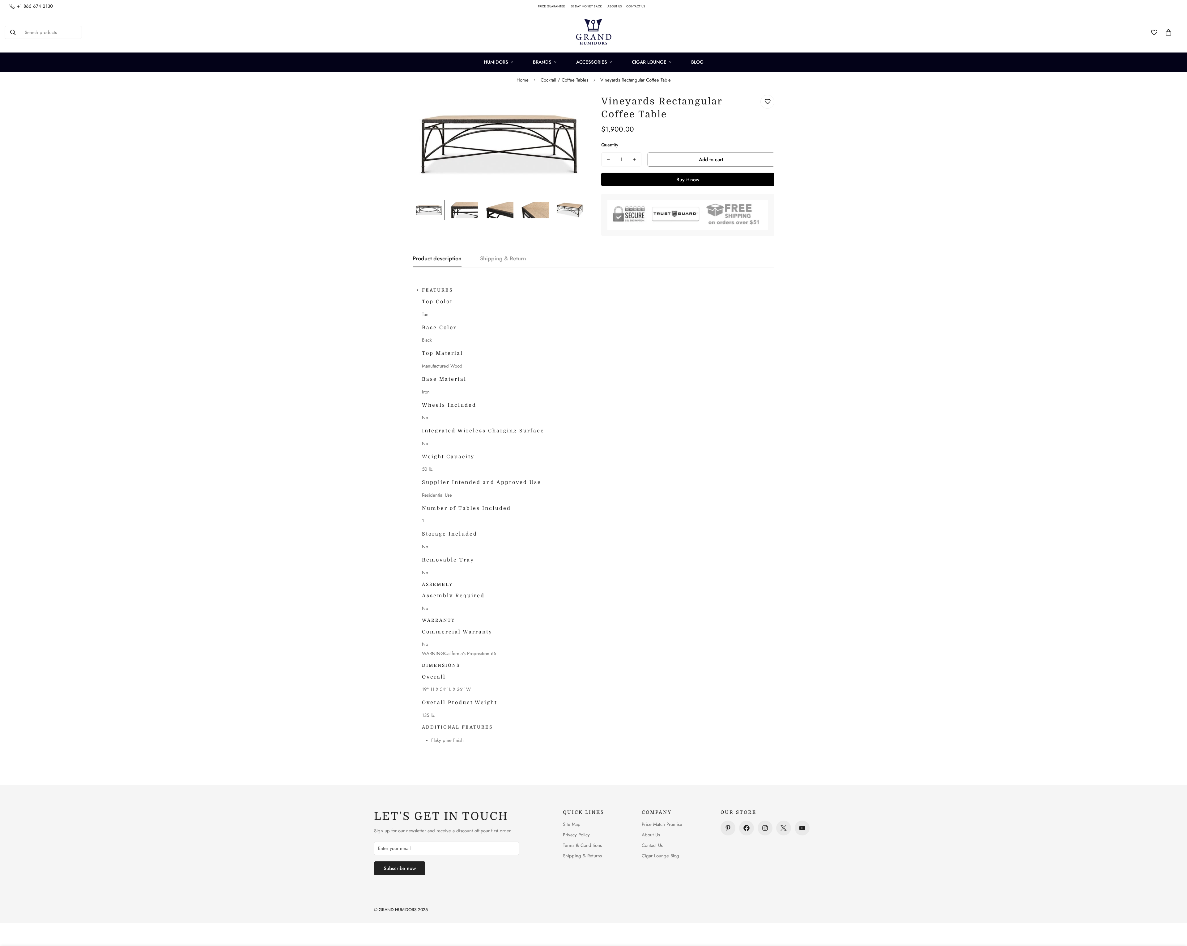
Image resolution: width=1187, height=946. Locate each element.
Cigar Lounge (649, 62)
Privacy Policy (576, 834)
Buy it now (687, 179)
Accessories (591, 62)
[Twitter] (783, 828)
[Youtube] (802, 828)
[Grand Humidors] (593, 32)
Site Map (572, 824)
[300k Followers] (746, 828)
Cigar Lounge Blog (660, 855)
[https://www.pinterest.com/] (728, 828)
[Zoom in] (573, 106)
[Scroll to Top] (1175, 912)
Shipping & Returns (582, 855)
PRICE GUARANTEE (554, 6)
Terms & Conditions (582, 845)
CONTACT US (637, 6)
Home (523, 80)
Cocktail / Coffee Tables (564, 80)
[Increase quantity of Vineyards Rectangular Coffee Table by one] (634, 159)
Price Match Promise (662, 824)
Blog (697, 62)
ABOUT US (616, 6)
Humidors (496, 62)
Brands (542, 62)
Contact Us (652, 845)
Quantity (609, 144)
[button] (1168, 32)
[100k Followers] (765, 828)
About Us (651, 834)
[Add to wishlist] (767, 102)
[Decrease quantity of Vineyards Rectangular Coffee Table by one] (608, 159)
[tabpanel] (598, 516)
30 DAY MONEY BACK (589, 6)
